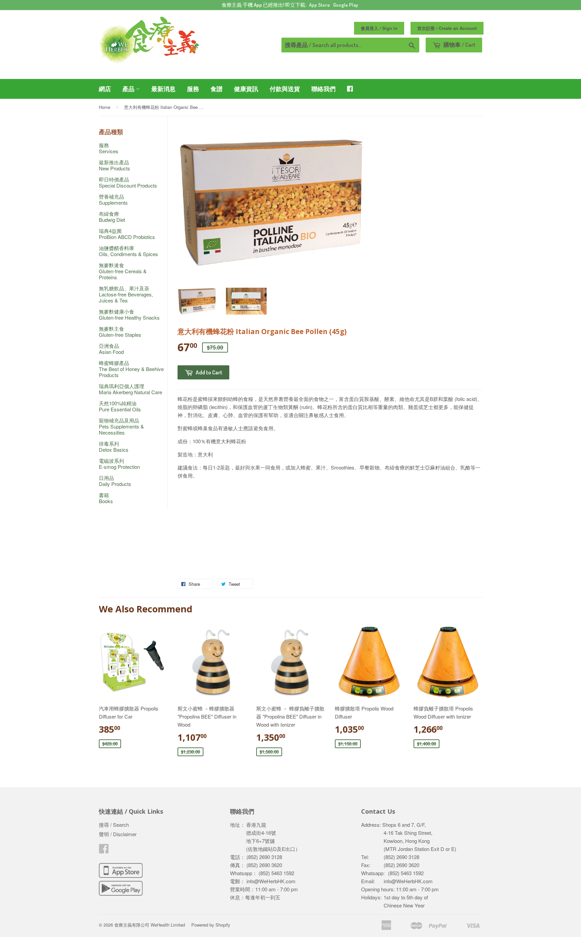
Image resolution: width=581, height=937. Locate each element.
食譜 (216, 88)
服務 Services (108, 148)
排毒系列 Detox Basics (113, 446)
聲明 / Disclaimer (118, 834)
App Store (319, 5)
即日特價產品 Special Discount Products (128, 182)
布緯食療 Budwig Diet (112, 216)
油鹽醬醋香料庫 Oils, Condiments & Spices (128, 250)
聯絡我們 (323, 88)
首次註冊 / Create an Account (447, 28)
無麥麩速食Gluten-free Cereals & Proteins (123, 271)
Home (104, 107)
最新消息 (163, 88)
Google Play (345, 5)
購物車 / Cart (458, 44)
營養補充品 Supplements (113, 199)
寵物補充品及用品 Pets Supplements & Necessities (121, 426)
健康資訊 (246, 88)
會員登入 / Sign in (379, 28)
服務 (193, 88)
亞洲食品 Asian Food (111, 348)
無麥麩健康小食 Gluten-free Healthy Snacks (129, 314)
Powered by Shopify (210, 925)
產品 (129, 88)
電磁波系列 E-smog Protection (119, 463)
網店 (105, 88)
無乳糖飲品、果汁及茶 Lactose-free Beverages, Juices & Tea (126, 294)
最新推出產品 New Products (114, 165)
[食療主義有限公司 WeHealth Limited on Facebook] (104, 850)
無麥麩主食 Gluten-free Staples (120, 331)
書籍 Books (106, 497)
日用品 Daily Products (115, 480)
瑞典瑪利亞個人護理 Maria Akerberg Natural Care (130, 389)
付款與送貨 (285, 88)
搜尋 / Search (114, 824)
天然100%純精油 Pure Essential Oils (120, 406)
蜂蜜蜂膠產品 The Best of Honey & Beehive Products (131, 368)
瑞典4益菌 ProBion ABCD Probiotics (127, 233)
